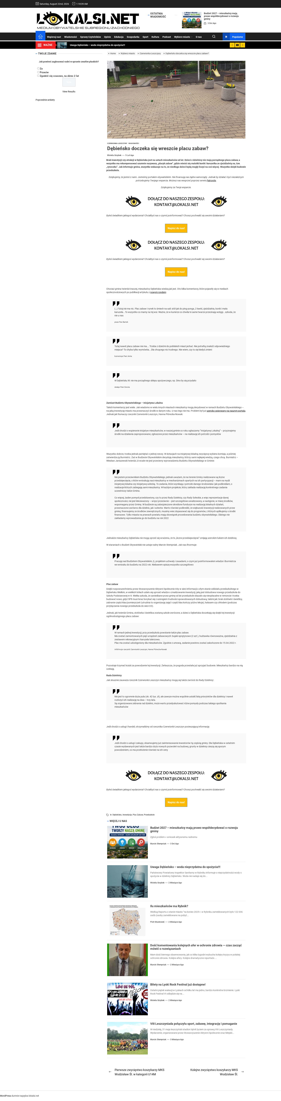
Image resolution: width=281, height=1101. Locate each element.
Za (41, 68)
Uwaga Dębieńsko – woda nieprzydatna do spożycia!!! (185, 867)
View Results (68, 91)
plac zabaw (138, 815)
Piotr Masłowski (157, 922)
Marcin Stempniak (158, 844)
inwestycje (127, 815)
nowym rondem (158, 292)
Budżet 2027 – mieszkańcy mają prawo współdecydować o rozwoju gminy (221, 16)
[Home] (40, 37)
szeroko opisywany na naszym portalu (226, 411)
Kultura (155, 37)
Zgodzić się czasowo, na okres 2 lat (59, 75)
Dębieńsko (117, 815)
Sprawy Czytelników (90, 37)
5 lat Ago (129, 155)
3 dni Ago (212, 23)
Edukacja (119, 37)
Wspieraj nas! (54, 37)
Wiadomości (70, 37)
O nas (199, 37)
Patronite (211, 180)
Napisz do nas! (176, 228)
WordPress (5, 1095)
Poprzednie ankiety (45, 100)
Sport (145, 37)
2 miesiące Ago (175, 883)
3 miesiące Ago (177, 1039)
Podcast (166, 37)
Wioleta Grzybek (114, 155)
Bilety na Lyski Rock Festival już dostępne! (178, 984)
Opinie (107, 37)
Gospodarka (133, 37)
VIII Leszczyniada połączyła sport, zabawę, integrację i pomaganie (193, 1023)
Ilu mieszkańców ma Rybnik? (169, 906)
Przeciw (44, 72)
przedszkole (149, 815)
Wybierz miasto (182, 37)
